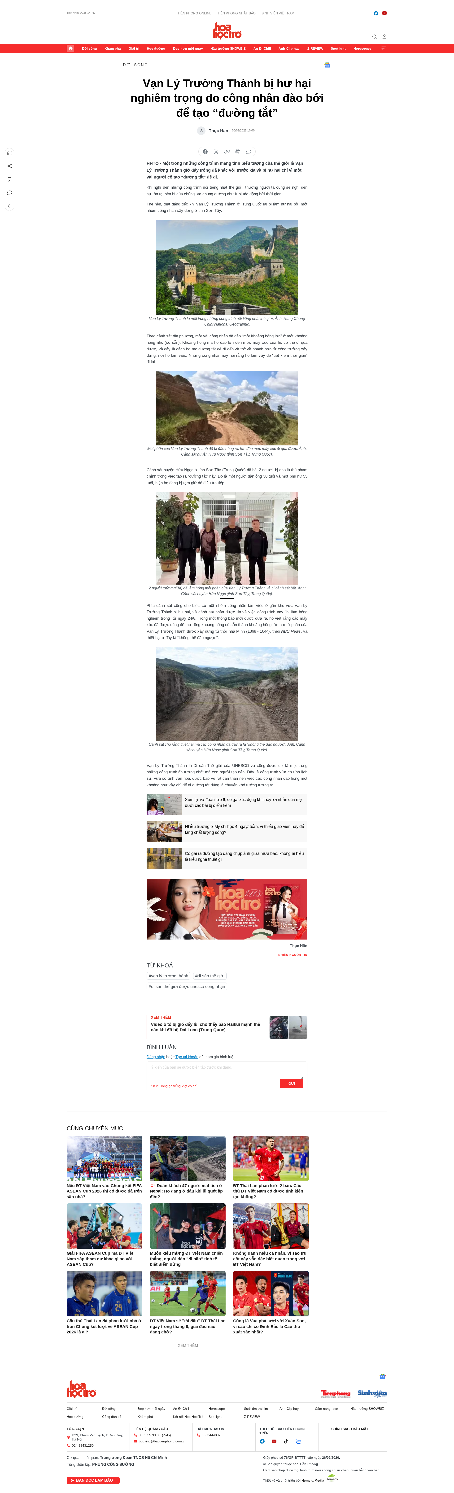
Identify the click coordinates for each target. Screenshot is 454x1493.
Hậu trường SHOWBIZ (228, 48)
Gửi (291, 1083)
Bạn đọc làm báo (94, 1480)
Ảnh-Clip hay (289, 48)
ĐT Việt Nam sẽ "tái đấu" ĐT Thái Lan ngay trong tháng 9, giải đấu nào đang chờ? (188, 1326)
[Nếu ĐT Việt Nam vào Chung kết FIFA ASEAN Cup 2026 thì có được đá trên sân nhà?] (104, 1158)
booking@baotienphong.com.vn (162, 1441)
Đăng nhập (156, 1057)
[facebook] (376, 13)
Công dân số (111, 1417)
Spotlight (338, 48)
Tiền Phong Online (194, 13)
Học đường (156, 48)
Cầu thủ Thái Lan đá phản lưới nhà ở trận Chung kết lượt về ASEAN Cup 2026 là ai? (104, 1326)
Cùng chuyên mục (95, 1128)
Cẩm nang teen (326, 1408)
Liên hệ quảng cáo (151, 1429)
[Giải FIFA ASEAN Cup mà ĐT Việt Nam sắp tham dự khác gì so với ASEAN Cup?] (104, 1226)
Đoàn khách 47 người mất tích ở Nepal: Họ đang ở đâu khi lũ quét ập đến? (186, 1191)
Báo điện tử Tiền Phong (227, 30)
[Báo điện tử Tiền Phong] (335, 1394)
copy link (227, 152)
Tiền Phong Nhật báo (236, 13)
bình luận (248, 152)
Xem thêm (383, 48)
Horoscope (362, 48)
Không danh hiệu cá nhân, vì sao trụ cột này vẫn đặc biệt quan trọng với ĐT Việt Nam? (269, 1259)
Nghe (9, 153)
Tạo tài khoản (186, 1057)
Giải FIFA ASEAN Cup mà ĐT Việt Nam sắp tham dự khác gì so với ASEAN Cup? (100, 1259)
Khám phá (113, 48)
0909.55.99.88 (150, 1435)
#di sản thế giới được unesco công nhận (187, 986)
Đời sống (89, 48)
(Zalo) (166, 1435)
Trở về (9, 206)
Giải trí (134, 48)
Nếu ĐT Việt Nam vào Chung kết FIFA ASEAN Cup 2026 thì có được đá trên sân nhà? (104, 1191)
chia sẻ (205, 152)
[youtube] (384, 13)
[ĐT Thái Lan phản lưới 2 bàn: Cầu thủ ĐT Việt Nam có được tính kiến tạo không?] (271, 1158)
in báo (238, 152)
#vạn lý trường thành (168, 976)
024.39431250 (83, 1445)
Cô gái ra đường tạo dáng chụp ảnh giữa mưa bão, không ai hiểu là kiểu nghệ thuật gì (244, 856)
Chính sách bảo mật (349, 1429)
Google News (327, 65)
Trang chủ (70, 48)
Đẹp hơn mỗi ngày (188, 48)
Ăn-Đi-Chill (262, 48)
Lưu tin (9, 179)
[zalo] (301, 1441)
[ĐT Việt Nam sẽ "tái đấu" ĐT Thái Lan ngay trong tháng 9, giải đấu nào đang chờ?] (188, 1293)
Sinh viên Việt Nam (278, 13)
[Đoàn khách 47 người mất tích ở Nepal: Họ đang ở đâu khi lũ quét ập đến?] (188, 1158)
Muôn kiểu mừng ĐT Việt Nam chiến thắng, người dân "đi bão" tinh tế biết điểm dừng (186, 1259)
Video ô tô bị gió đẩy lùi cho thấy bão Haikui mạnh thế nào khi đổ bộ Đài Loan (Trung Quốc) (205, 1027)
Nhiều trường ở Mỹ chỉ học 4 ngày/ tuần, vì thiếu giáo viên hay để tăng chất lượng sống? (244, 829)
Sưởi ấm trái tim (256, 1408)
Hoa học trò (81, 1389)
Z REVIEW (315, 48)
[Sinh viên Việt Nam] (372, 1394)
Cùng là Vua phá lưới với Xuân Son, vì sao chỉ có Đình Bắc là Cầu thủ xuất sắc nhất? (269, 1326)
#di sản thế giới (209, 976)
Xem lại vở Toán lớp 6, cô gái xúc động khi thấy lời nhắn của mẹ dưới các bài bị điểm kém (243, 802)
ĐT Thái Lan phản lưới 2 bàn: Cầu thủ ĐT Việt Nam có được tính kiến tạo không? (268, 1191)
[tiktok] (288, 1441)
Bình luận (9, 192)
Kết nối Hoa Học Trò (188, 1417)
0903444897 (211, 1435)
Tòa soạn (75, 1429)
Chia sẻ (9, 166)
